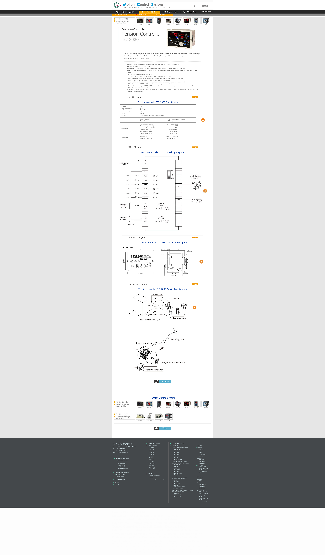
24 (156, 552)
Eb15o (151, 546)
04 (131, 549)
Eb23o (189, 546)
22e (140, 552)
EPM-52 (176, 485)
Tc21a (168, 543)
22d (136, 552)
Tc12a (122, 543)
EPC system (175, 445)
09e (178, 549)
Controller (200, 458)
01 (122, 549)
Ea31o (168, 545)
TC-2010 (168, 24)
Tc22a (177, 543)
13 (135, 551)
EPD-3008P (177, 454)
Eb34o (147, 548)
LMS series (140, 420)
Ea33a (181, 545)
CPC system (200, 445)
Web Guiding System (178, 443)
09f (182, 549)
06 (139, 549)
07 (144, 549)
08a (148, 549)
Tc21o (172, 543)
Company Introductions (122, 472)
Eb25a (202, 546)
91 (182, 552)
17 (169, 551)
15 (152, 551)
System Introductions (122, 460)
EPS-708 (176, 451)
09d (174, 549)
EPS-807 (176, 480)
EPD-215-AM (177, 496)
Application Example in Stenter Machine (179, 487)
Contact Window (120, 479)
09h (191, 549)
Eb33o (139, 548)
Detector (199, 447)
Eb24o (198, 546)
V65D (151, 477)
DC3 (164, 548)
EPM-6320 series (178, 459)
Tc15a (147, 543)
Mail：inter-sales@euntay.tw (120, 452)
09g (187, 549)
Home (116, 482)
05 (135, 549)
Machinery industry (123, 468)
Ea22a (143, 545)
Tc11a (113, 543)
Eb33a (134, 548)
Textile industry (122, 463)
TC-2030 (151, 456)
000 (181, 548)
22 (127, 552)
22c (131, 552)
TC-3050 (151, 451)
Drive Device (200, 465)
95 (199, 552)
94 (194, 552)
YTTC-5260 (168, 420)
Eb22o (181, 546)
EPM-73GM (177, 483)
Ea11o (117, 545)
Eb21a (168, 546)
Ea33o (185, 545)
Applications (120, 461)
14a (140, 551)
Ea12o (126, 545)
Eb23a (185, 546)
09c (170, 549)
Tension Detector (151, 461)
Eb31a (118, 548)
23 (152, 552)
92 (186, 552)
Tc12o (126, 543)
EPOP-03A (176, 456)
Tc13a (130, 543)
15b (157, 551)
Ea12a (122, 545)
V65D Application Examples (157, 479)
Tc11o (117, 543)
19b (182, 551)
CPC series (202, 472)
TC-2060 (140, 24)
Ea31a (164, 545)
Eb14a (139, 546)
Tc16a (155, 543)
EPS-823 (201, 456)
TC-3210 (178, 24)
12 (131, 551)
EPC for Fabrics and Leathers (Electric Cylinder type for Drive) (180, 462)
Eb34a (143, 548)
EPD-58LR (176, 481)
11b (127, 551)
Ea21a (134, 545)
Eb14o (143, 546)
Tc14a (139, 543)
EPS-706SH (177, 449)
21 (190, 551)
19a (178, 551)
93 (190, 552)
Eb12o (126, 546)
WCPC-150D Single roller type (203, 467)
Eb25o (206, 546)
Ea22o (147, 545)
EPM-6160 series (178, 457)
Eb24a (194, 546)
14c (148, 551)
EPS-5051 (176, 493)
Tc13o (134, 543)
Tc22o (181, 543)
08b (153, 549)
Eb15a (147, 546)
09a (161, 549)
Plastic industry (122, 465)
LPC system (200, 477)
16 (165, 551)
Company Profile (120, 474)
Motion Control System (122, 458)
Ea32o (177, 545)
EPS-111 (201, 481)
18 (173, 551)
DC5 (168, 548)
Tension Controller (152, 445)
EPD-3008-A (177, 452)
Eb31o (122, 548)
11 (122, 551)
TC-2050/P (149, 24)
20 (186, 551)
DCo (172, 548)
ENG (206, 548)
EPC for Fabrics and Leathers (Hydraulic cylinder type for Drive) (182, 491)
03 (127, 549)
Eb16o (160, 546)
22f (144, 552)
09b (165, 549)
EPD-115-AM (177, 495)
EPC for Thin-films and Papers (180, 447)
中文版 (117, 484)
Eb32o (130, 548)
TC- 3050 (159, 24)
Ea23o (156, 545)
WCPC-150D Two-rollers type (203, 470)
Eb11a (113, 546)
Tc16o (160, 543)
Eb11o (117, 546)
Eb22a (177, 546)
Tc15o (151, 543)
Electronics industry (123, 466)
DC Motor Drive (153, 474)
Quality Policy (120, 476)
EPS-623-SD (202, 454)
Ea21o (139, 545)
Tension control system (153, 443)
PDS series (149, 420)
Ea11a (113, 545)
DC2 (160, 548)
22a (123, 552)
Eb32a (126, 548)
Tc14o (143, 543)
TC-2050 (151, 449)
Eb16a (156, 546)
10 (199, 549)
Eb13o (134, 546)
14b (144, 551)
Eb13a (130, 546)
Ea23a (151, 545)
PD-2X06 (206, 24)
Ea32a (173, 545)
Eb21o (173, 546)
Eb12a (122, 546)
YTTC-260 (159, 420)
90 (177, 552)
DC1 (155, 548)
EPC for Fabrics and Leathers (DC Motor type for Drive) (179, 477)
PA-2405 (196, 24)
